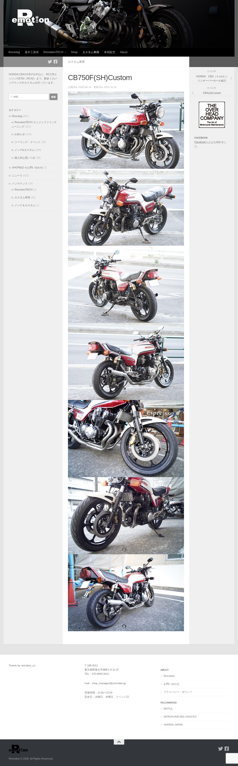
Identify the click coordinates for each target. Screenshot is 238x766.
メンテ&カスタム (24, 149)
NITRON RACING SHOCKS (180, 716)
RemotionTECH (53, 52)
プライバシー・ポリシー (178, 691)
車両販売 (109, 52)
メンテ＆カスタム (24, 205)
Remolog (14, 52)
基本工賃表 (32, 52)
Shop (74, 52)
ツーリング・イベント (27, 142)
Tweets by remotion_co (22, 665)
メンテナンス (20, 183)
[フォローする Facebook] (55, 62)
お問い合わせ (171, 683)
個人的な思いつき (24, 157)
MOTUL (168, 708)
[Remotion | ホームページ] (30, 17)
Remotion (169, 675)
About (123, 52)
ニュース (17, 175)
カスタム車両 (90, 52)
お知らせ (19, 134)
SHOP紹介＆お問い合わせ (27, 167)
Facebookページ (204, 142)
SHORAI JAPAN (173, 724)
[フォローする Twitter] (50, 62)
